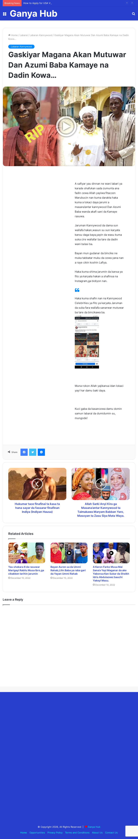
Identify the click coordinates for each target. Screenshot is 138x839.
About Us (97, 832)
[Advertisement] (30, 759)
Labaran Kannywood (41, 35)
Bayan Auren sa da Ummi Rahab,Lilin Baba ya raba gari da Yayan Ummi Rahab (68, 570)
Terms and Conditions (77, 832)
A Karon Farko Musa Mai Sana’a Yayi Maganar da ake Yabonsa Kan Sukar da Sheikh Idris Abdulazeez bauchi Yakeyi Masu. (111, 573)
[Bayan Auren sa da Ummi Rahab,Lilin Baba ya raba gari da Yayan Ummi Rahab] (68, 553)
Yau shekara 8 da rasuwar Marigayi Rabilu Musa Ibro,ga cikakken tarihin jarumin (26, 570)
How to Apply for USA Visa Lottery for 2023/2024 (51, 3)
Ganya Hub (94, 826)
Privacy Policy (55, 832)
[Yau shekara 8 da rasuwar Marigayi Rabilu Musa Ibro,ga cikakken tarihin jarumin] (26, 553)
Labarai (24, 35)
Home (14, 35)
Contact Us (111, 832)
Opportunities (37, 832)
